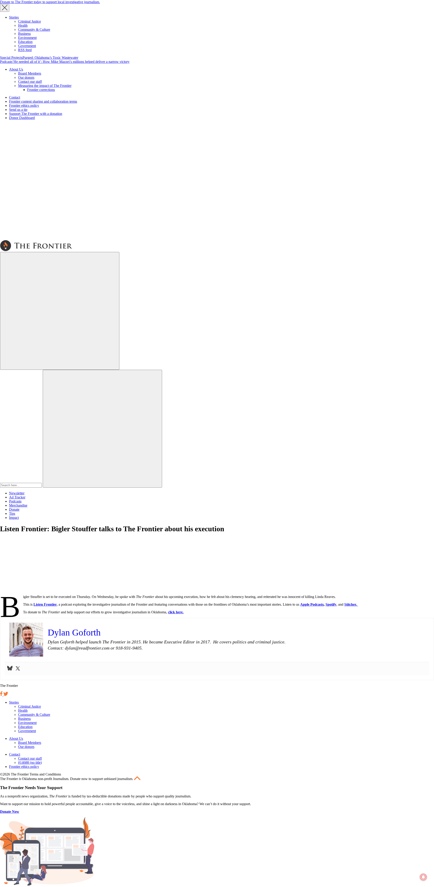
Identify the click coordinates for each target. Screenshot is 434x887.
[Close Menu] (4, 8)
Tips (12, 513)
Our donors (26, 77)
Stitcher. (351, 604)
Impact (14, 517)
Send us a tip (18, 109)
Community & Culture (34, 29)
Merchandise (18, 505)
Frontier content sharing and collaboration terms (43, 101)
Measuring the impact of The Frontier (44, 86)
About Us (16, 69)
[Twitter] (18, 669)
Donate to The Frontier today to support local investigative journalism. (50, 2)
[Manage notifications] (423, 877)
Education (25, 42)
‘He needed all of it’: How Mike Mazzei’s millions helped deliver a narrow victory (71, 62)
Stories (14, 17)
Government (27, 46)
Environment (27, 38)
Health (23, 25)
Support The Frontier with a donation (35, 114)
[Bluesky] (10, 669)
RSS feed (25, 50)
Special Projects (11, 57)
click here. (176, 612)
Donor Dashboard (22, 118)
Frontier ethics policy (24, 105)
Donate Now (9, 811)
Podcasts (6, 62)
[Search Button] (102, 429)
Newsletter (16, 493)
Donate (14, 509)
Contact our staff (30, 81)
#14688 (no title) (30, 762)
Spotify (331, 604)
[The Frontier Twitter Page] (5, 695)
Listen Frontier (45, 604)
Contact (14, 97)
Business (24, 34)
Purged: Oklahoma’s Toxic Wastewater (50, 57)
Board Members (29, 73)
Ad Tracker (17, 497)
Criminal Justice (29, 21)
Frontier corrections (41, 90)
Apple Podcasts (312, 604)
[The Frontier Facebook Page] (1, 695)
